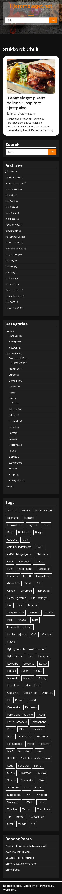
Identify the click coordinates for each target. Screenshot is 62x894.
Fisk (11, 392)
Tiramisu (27, 809)
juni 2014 (10, 201)
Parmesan (31, 707)
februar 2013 (12, 290)
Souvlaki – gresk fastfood (20, 857)
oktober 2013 (13, 242)
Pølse (12, 439)
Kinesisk (22, 619)
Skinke (11, 773)
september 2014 (15, 183)
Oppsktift (47, 692)
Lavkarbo (12, 663)
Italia (19, 605)
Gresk (28, 583)
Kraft (34, 634)
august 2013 (12, 254)
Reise (9, 486)
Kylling (12, 415)
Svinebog (41, 794)
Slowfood (14, 462)
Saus (11, 450)
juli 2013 (10, 260)
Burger (12, 374)
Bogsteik (32, 525)
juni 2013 (10, 266)
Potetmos (42, 736)
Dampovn (14, 380)
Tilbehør (12, 809)
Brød (10, 532)
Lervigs (11, 670)
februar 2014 (13, 224)
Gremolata (13, 583)
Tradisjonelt (15, 480)
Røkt (39, 751)
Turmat (20, 816)
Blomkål (29, 517)
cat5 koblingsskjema (19, 547)
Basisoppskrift (16, 358)
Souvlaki (41, 773)
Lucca (24, 670)
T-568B (28, 802)
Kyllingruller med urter (18, 851)
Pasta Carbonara (17, 721)
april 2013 (11, 278)
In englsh (14, 341)
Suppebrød (14, 794)
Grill (11, 398)
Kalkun (49, 612)
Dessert (13, 386)
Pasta (41, 714)
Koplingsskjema (16, 634)
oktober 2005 (13, 308)
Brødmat (14, 369)
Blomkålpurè (14, 525)
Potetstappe (14, 743)
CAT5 (25, 539)
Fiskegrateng (24, 568)
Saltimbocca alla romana (35, 758)
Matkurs (28, 678)
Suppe (12, 474)
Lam (30, 656)
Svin (14, 403)
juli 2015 (10, 171)
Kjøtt (35, 619)
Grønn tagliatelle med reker (21, 863)
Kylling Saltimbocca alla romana (26, 649)
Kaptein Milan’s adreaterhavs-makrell (26, 846)
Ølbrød (19, 700)
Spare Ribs (27, 780)
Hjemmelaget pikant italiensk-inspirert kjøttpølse (26, 103)
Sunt (26, 787)
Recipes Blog (11, 885)
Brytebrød (24, 532)
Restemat (14, 444)
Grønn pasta (13, 869)
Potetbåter (25, 736)
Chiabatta (42, 554)
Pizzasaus (37, 729)
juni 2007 (10, 302)
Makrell (37, 670)
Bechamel (13, 517)
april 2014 (11, 213)
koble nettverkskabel (19, 627)
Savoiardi (23, 765)
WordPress (9, 889)
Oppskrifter (12, 353)
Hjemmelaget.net (31, 6)
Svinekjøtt (13, 802)
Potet (12, 433)
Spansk (11, 780)
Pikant (22, 729)
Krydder (46, 634)
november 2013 (14, 236)
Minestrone (13, 685)
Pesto (10, 729)
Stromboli (13, 787)
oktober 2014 (13, 177)
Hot (9, 605)
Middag (42, 678)
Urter (10, 824)
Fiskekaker (43, 568)
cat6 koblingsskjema (19, 554)
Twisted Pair (36, 816)
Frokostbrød (43, 576)
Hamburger (18, 362)
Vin (33, 824)
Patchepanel (39, 721)
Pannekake (13, 707)
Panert (12, 427)
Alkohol (11, 510)
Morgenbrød (32, 685)
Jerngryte (34, 612)
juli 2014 (10, 195)
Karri (10, 619)
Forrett (27, 576)
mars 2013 (11, 284)
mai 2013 (10, 272)
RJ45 (10, 751)
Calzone (12, 539)
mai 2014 (10, 207)
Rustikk (11, 758)
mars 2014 (11, 218)
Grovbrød (26, 590)
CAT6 (39, 547)
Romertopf (24, 751)
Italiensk (13, 409)
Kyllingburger (15, 656)
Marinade (14, 421)
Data (8, 331)
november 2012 (14, 296)
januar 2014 (12, 230)
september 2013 (14, 248)
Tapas (41, 802)
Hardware (14, 335)
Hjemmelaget (39, 598)
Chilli (10, 561)
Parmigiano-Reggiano (20, 714)
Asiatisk (25, 510)
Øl (8, 700)
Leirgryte (29, 663)
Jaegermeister (15, 612)
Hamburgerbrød (16, 598)
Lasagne (43, 656)
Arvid (13, 113)
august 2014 (12, 189)
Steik (11, 468)
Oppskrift (12, 692)
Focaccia (12, 576)
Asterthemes (30, 885)
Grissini (11, 590)
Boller (46, 525)
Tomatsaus (43, 809)
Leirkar (43, 663)
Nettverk (13, 347)
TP (9, 816)
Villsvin (22, 824)
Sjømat (13, 456)
